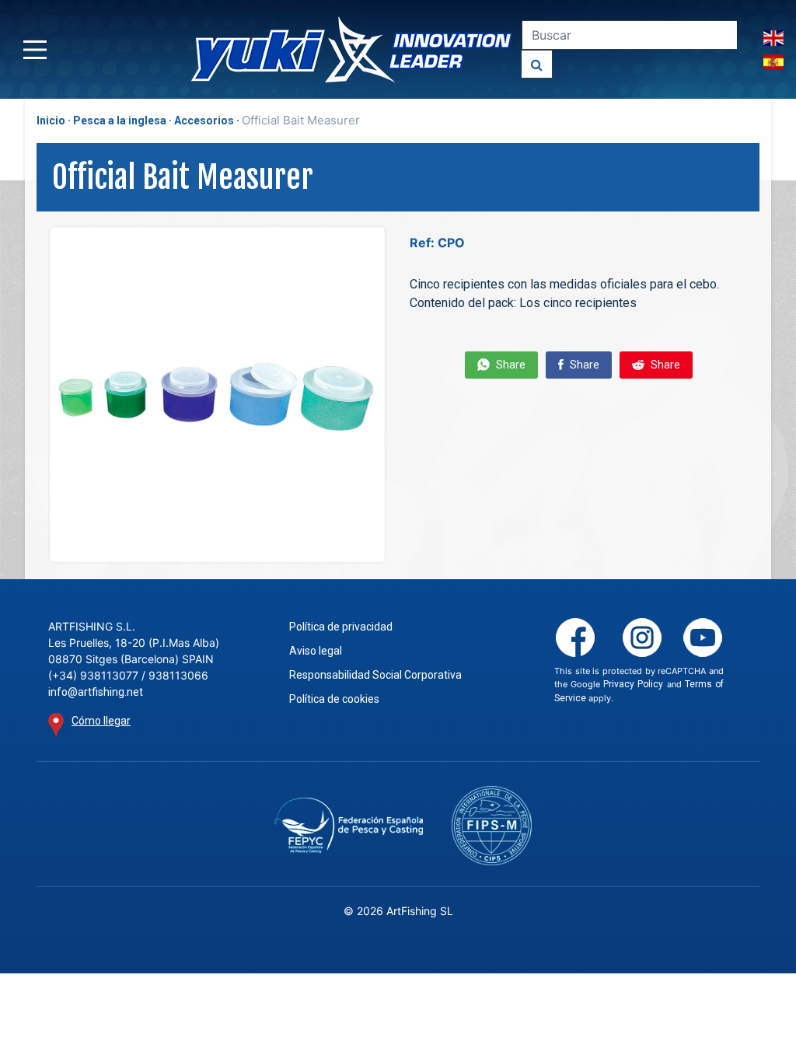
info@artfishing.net (95, 692)
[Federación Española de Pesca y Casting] (348, 825)
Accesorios (204, 120)
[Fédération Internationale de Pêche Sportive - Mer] (492, 826)
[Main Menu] (35, 49)
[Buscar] (537, 64)
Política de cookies (334, 699)
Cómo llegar (101, 720)
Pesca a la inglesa (119, 120)
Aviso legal (315, 651)
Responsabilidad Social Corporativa (375, 675)
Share (509, 364)
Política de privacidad (341, 626)
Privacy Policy (633, 684)
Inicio (51, 120)
